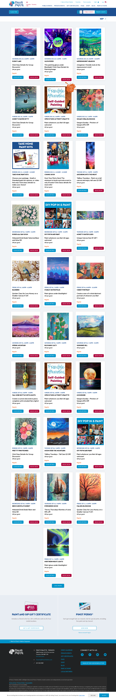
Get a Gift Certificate (31, 628)
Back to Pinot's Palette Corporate (20, 641)
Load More (58, 586)
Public (88, 12)
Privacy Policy (21, 683)
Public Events (47, 6)
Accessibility (29, 683)
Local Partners (66, 671)
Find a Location (87, 2)
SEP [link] (102, 19)
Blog (93, 6)
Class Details (18, 77)
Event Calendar (66, 650)
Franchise (78, 2)
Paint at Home (102, 6)
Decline (93, 695)
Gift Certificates (73, 6)
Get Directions (40, 656)
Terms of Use (12, 683)
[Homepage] (21, 651)
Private (101, 12)
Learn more (82, 695)
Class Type (13, 12)
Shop (88, 6)
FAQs (82, 6)
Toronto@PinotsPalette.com (44, 660)
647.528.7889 (39, 663)
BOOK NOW (34, 77)
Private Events (59, 6)
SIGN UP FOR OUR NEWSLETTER (93, 663)
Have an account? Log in (85, 632)
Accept (104, 695)
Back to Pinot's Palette (67, 2)
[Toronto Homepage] (16, 4)
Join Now (84, 628)
